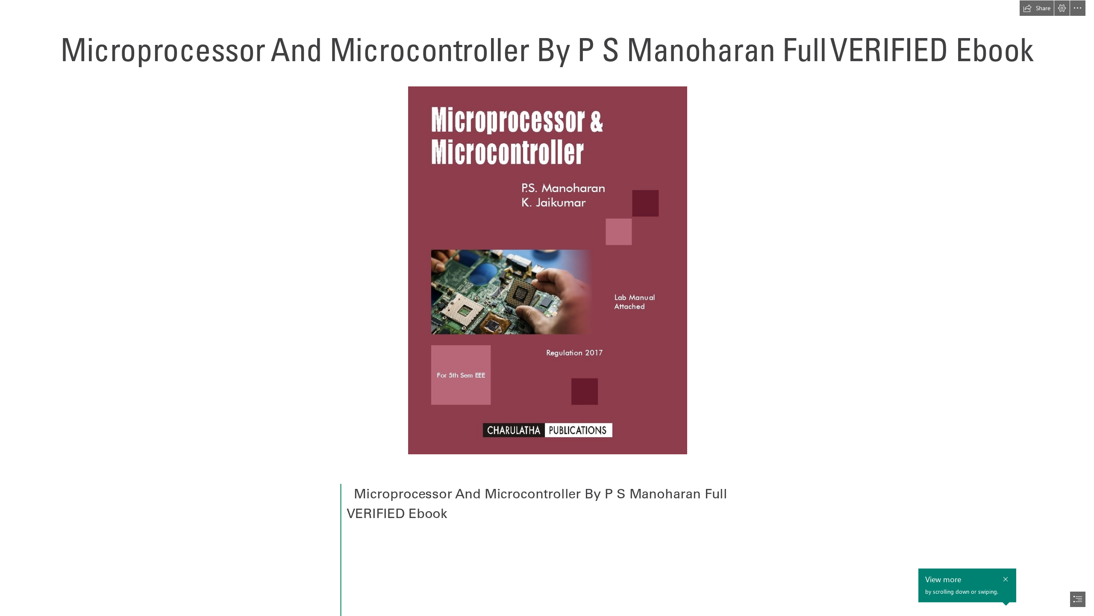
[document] (547, 308)
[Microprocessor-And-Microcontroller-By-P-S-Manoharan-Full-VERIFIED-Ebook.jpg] (547, 270)
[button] (1037, 8)
